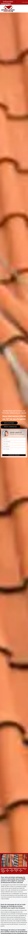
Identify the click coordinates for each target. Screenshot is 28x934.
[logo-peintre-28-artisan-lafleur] (8, 8)
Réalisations (9, 423)
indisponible (8, 1)
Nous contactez (10, 427)
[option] (3, 863)
